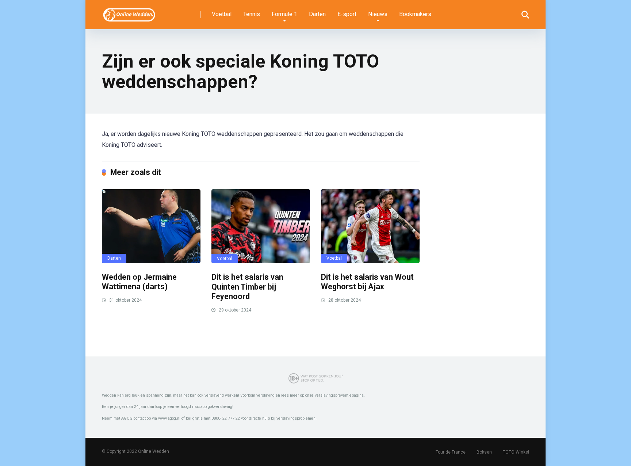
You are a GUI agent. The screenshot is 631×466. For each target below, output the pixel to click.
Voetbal (222, 14)
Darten (317, 14)
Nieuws (377, 14)
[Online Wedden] (129, 12)
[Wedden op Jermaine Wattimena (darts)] (151, 226)
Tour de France (451, 452)
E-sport (346, 14)
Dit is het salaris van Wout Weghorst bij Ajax (367, 281)
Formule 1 (284, 14)
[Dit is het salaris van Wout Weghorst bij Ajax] (370, 226)
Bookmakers (415, 14)
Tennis (251, 14)
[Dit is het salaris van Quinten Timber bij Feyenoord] (260, 226)
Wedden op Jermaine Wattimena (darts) (139, 281)
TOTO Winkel (516, 452)
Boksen (484, 452)
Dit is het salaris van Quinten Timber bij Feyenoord (247, 286)
